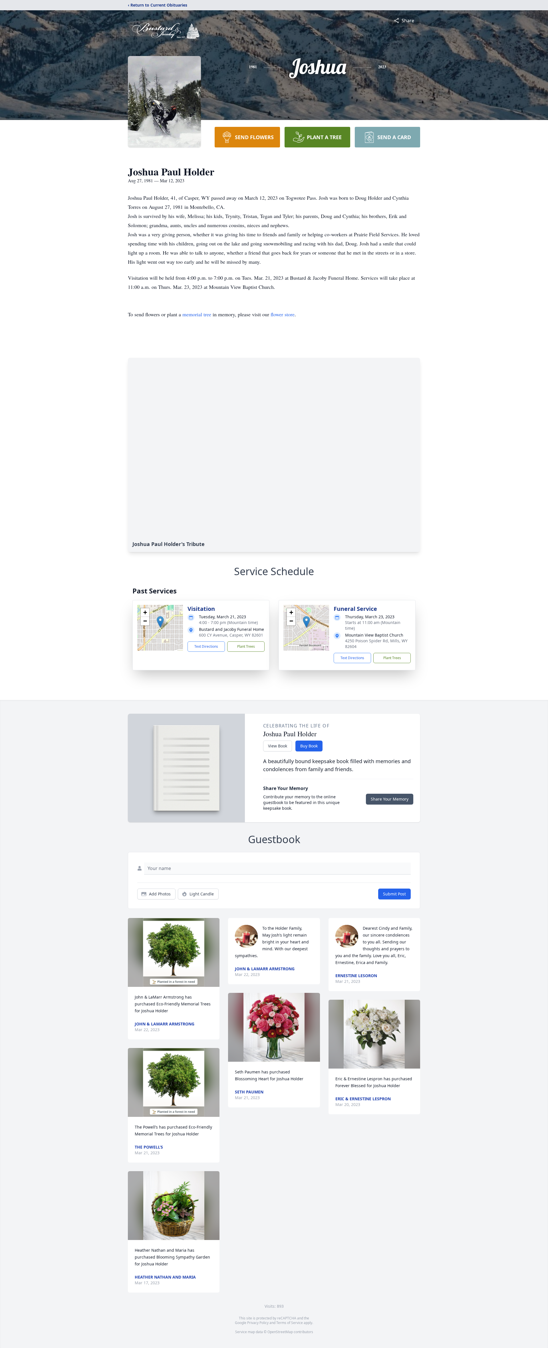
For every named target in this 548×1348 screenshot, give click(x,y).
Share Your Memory (389, 799)
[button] (160, 622)
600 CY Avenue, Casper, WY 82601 (231, 635)
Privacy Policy (258, 1322)
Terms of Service (289, 1322)
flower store (283, 314)
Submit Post (394, 894)
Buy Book (309, 746)
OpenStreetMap (280, 1331)
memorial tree (196, 314)
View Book (277, 746)
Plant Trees (246, 646)
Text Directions (206, 646)
